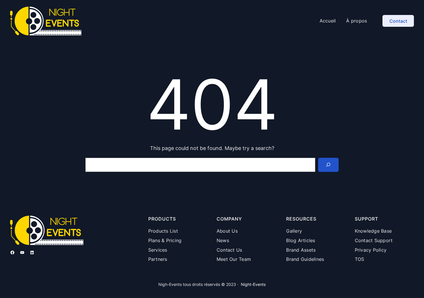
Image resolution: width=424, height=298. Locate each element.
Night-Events (253, 284)
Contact (398, 21)
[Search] (328, 165)
